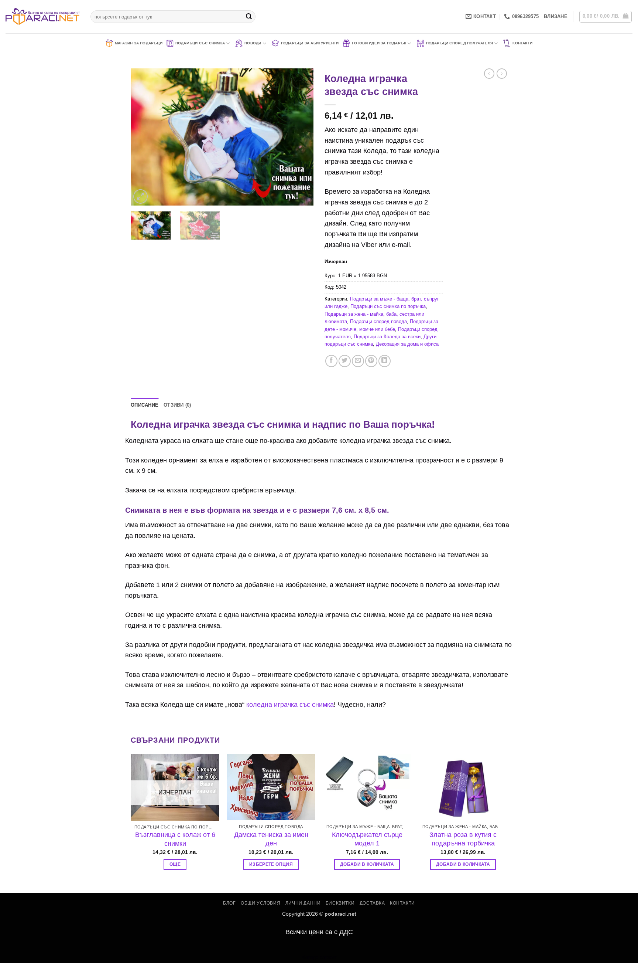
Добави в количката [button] (367, 864)
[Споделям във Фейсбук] (331, 361)
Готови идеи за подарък (379, 43)
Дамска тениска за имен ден (271, 839)
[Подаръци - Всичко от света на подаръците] (42, 16)
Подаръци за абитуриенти (310, 43)
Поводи (252, 43)
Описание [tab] (144, 405)
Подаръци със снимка (200, 43)
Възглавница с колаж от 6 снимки (175, 839)
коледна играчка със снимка (290, 704)
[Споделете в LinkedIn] (384, 361)
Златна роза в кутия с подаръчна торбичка (463, 839)
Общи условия (260, 903)
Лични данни (303, 903)
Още (175, 864)
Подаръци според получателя (459, 43)
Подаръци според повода (378, 321)
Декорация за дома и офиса (407, 344)
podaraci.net (340, 914)
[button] (555, 16)
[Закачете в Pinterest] (371, 361)
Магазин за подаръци (138, 43)
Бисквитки (340, 903)
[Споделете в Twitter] (345, 361)
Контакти (522, 43)
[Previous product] (502, 73)
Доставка (372, 903)
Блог (229, 903)
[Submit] (249, 16)
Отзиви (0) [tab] (177, 405)
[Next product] (489, 73)
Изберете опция (271, 864)
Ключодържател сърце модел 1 (367, 839)
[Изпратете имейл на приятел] (358, 361)
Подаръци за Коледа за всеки (387, 336)
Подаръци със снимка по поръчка (388, 306)
